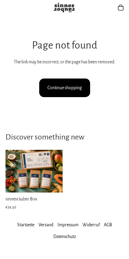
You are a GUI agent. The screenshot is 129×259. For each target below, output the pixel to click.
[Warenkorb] (120, 7)
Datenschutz (64, 236)
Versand (46, 224)
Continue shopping (64, 87)
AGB (108, 224)
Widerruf (91, 224)
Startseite (25, 224)
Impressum (67, 224)
